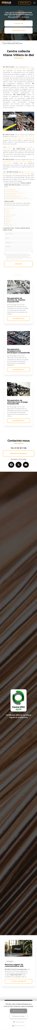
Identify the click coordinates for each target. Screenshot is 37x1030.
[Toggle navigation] (34, 3)
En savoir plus (18, 318)
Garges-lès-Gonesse (10, 215)
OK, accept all (19, 1011)
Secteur (9, 42)
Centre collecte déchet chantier (13, 196)
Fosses (7, 213)
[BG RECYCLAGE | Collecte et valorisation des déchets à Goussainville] (6, 3)
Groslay (7, 218)
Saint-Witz (8, 220)
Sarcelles (8, 221)
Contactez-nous (18, 30)
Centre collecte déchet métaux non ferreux (17, 198)
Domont (8, 211)
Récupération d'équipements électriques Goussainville (18, 351)
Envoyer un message (18, 453)
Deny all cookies (19, 1016)
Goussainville (9, 216)
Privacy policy (19, 1025)
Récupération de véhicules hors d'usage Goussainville (17, 402)
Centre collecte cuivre (11, 195)
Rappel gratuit (24, 2)
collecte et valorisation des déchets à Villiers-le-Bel (18, 68)
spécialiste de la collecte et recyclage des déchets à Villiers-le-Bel (18, 137)
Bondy (7, 209)
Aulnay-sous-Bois (10, 208)
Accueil (3, 42)
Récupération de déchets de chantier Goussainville (16, 300)
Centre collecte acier (11, 189)
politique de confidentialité (15, 258)
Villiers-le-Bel (16, 42)
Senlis (7, 223)
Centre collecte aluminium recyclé (14, 193)
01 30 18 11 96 (18, 23)
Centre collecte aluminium (13, 191)
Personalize (19, 1022)
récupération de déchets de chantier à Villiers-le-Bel (18, 173)
